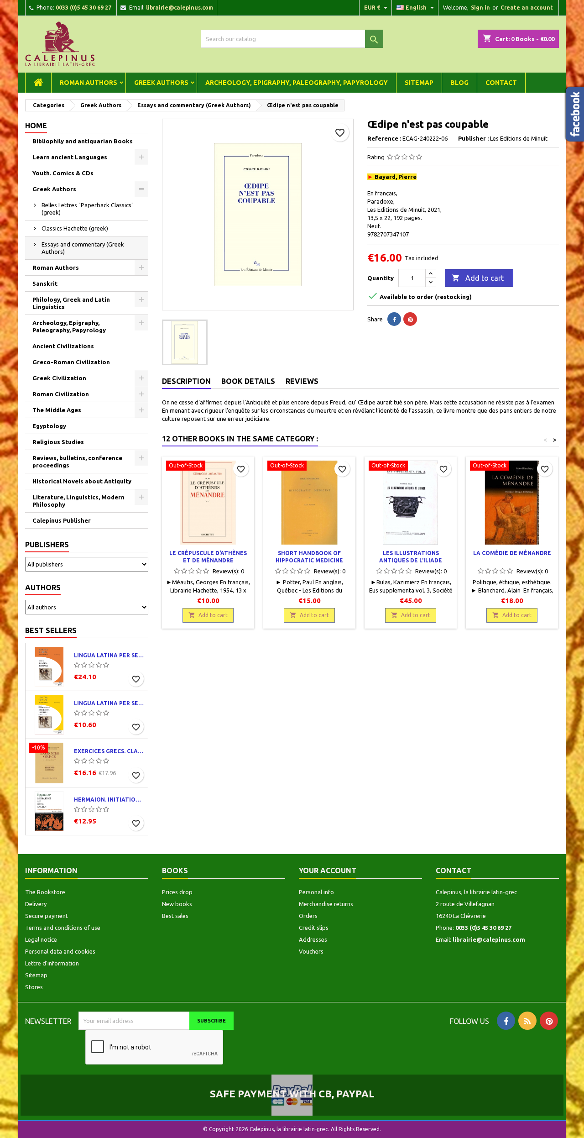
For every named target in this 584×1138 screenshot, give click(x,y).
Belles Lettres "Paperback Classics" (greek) (88, 208)
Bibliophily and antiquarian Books (82, 141)
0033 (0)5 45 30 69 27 (83, 7)
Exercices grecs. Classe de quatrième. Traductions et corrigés (109, 751)
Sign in (480, 7)
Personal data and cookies (60, 951)
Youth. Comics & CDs (63, 173)
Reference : (384, 138)
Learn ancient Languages (69, 157)
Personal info (316, 892)
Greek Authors (161, 82)
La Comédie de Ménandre (512, 553)
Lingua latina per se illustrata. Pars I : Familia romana (109, 655)
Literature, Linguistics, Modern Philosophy (78, 501)
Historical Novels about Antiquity (81, 481)
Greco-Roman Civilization (71, 362)
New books (177, 904)
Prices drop (177, 892)
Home (36, 125)
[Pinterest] (410, 319)
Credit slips (313, 927)
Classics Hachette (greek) (75, 228)
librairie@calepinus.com (179, 7)
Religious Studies (58, 442)
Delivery (36, 904)
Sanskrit (44, 283)
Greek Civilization (59, 378)
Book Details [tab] (248, 381)
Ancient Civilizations (63, 346)
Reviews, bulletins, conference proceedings (77, 461)
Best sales (175, 915)
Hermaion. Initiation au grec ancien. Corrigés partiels (109, 799)
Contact (501, 82)
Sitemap (419, 82)
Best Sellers (51, 630)
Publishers (47, 544)
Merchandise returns (326, 904)
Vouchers (311, 951)
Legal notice (41, 939)
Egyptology (49, 426)
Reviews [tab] (302, 381)
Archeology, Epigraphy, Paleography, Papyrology (296, 82)
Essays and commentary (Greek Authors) (83, 248)
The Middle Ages (56, 410)
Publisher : (473, 138)
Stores (34, 987)
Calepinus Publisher (61, 520)
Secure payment (46, 915)
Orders (308, 915)
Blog (459, 82)
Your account (327, 870)
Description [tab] (186, 381)
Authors (43, 587)
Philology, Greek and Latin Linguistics (71, 303)
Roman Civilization (60, 394)
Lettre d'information (52, 963)
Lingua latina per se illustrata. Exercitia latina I (109, 703)
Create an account (527, 7)
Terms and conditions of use (62, 927)
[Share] (394, 319)
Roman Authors (88, 82)
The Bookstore (45, 892)
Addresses (313, 939)
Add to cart (478, 278)
